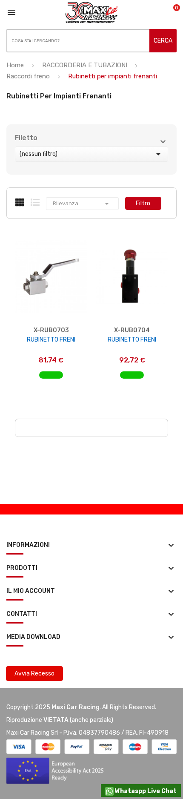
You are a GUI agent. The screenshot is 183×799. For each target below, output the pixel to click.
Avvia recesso (34, 673)
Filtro (143, 203)
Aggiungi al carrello (51, 379)
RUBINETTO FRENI (51, 339)
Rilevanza (82, 203)
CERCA (163, 40)
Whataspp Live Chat (145, 791)
